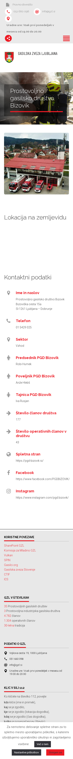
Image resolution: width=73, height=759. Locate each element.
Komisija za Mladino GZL (20, 550)
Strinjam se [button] (55, 752)
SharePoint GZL (14, 545)
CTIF (7, 574)
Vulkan (8, 555)
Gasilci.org (11, 565)
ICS (6, 579)
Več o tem (42, 744)
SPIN (7, 560)
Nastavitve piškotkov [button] (26, 752)
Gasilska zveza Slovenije (19, 569)
